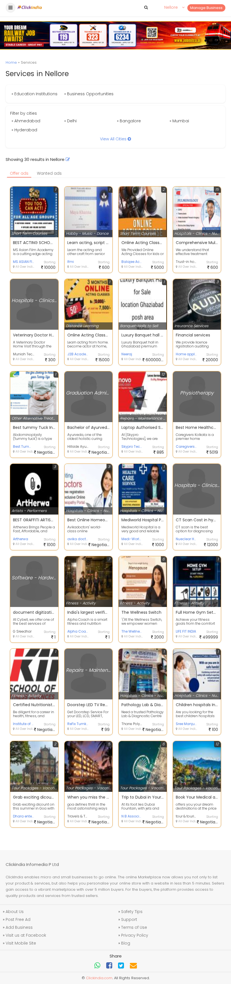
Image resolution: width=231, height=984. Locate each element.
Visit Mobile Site (21, 943)
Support (129, 919)
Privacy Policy (134, 935)
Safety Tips (132, 911)
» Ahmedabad (26, 121)
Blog (125, 943)
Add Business (19, 927)
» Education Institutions (34, 94)
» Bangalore (129, 121)
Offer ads (19, 173)
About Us (15, 911)
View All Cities (114, 139)
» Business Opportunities (89, 94)
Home (11, 62)
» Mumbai (179, 121)
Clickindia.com (99, 978)
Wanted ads (49, 173)
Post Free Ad (18, 919)
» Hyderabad (24, 130)
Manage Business (206, 7)
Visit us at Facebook (26, 935)
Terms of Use (134, 927)
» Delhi (70, 121)
